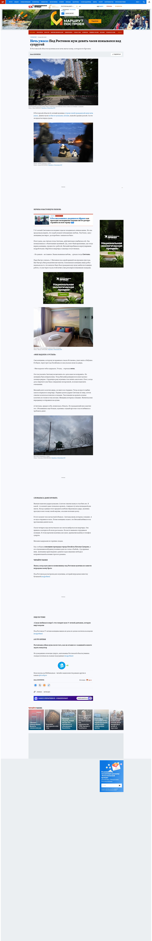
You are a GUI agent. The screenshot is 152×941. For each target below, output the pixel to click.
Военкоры (85, 32)
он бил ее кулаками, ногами (59, 115)
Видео (16, 2)
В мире (61, 2)
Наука (95, 2)
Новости (46, 32)
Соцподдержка (86, 2)
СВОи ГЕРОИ (40, 32)
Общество (44, 2)
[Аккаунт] (149, 2)
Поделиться (117, 54)
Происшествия (120, 2)
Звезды (68, 2)
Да (62, 13)
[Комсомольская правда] (37, 6)
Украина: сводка (94, 32)
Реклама (109, 6)
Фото (11, 2)
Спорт (101, 2)
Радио (101, 6)
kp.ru (90, 680)
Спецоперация (25, 2)
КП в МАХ (102, 32)
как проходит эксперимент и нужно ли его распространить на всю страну (70, 220)
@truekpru (43, 675)
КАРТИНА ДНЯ (47, 691)
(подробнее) (45, 576)
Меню (3, 2)
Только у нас (77, 32)
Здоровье (76, 2)
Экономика (53, 2)
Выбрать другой (69, 13)
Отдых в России (110, 32)
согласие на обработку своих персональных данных (109, 789)
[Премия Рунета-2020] (53, 6)
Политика (35, 2)
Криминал (39, 691)
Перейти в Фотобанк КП (48, 108)
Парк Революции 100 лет (57, 32)
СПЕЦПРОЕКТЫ (68, 32)
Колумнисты (109, 2)
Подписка (118, 6)
